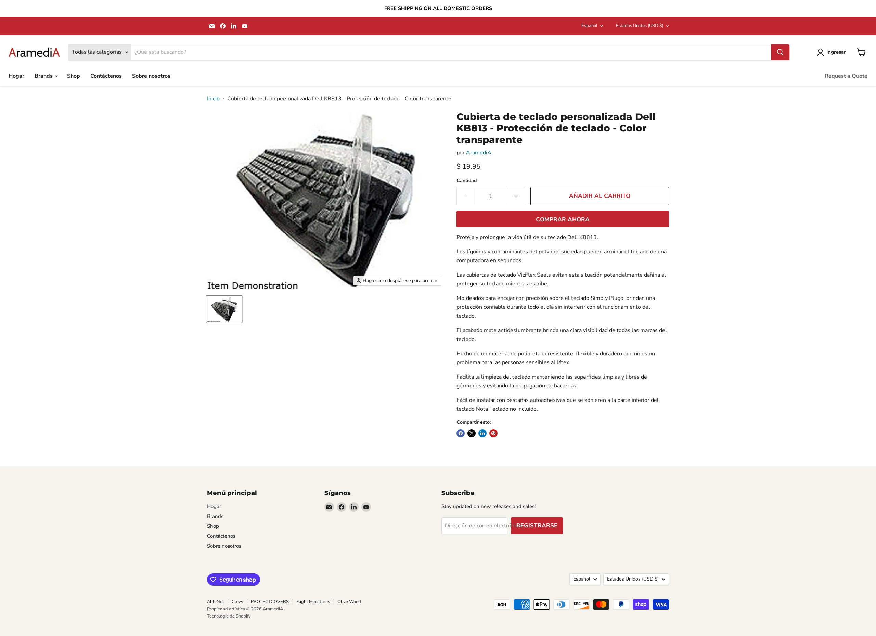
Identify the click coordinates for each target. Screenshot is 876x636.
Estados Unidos (640, 26)
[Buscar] (780, 52)
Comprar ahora (563, 220)
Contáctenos (106, 76)
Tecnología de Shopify (229, 616)
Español (589, 26)
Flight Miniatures (313, 602)
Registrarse (536, 526)
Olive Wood (349, 602)
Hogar (16, 76)
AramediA (478, 152)
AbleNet (215, 602)
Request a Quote (846, 76)
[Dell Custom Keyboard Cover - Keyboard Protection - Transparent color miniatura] (224, 309)
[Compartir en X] (471, 433)
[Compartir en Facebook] (460, 433)
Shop (73, 76)
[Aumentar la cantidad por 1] (516, 196)
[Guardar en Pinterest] (493, 433)
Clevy (237, 602)
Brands (44, 76)
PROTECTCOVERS (270, 602)
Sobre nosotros (151, 76)
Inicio (213, 99)
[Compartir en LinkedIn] (482, 433)
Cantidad (466, 180)
